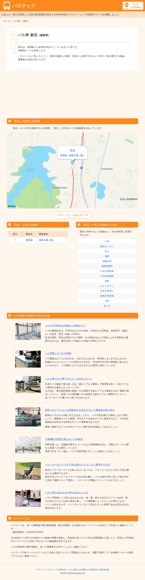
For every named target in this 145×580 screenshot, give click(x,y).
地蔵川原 (107, 261)
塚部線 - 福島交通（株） (72, 155)
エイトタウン (107, 285)
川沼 (107, 241)
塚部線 (29, 239)
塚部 (107, 256)
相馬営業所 (107, 266)
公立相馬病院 (107, 276)
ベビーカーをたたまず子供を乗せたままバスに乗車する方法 (77, 464)
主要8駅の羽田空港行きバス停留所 (64, 439)
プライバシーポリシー (46, 569)
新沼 (72, 150)
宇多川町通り (107, 290)
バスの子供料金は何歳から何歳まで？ (65, 325)
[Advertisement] (72, 93)
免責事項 (93, 569)
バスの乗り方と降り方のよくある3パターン (68, 378)
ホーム (6, 21)
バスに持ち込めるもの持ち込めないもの (66, 492)
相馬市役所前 (107, 295)
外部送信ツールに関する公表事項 (73, 569)
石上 (107, 251)
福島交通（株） (47, 239)
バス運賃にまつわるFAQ (58, 353)
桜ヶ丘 (107, 305)
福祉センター (107, 246)
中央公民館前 (107, 271)
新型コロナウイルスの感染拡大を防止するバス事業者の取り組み (80, 410)
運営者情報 (104, 569)
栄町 (107, 281)
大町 (107, 300)
